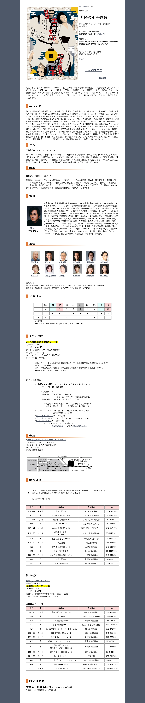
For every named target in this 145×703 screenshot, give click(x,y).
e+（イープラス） (43, 421)
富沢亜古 (34, 276)
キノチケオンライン (44, 416)
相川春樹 (104, 262)
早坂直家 (34, 262)
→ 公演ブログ (93, 70)
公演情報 (85, 6)
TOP (80, 6)
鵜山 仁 (33, 228)
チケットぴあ (41, 418)
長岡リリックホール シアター (38, 581)
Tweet (102, 77)
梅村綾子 (76, 276)
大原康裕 (62, 262)
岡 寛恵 (62, 276)
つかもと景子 (50, 276)
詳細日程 (100, 34)
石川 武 (48, 262)
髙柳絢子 (90, 276)
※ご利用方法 (57, 426)
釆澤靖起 (90, 262)
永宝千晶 (104, 276)
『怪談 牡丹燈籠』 (79, 426)
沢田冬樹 (76, 262)
